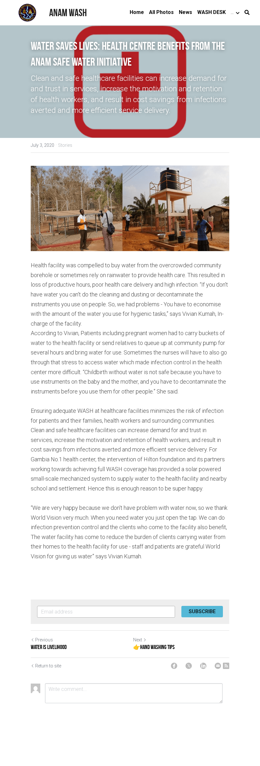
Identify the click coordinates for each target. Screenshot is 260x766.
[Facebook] (174, 666)
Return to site (48, 665)
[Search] (247, 12)
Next (137, 639)
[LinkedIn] (203, 666)
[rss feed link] (226, 666)
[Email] (218, 666)
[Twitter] (188, 666)
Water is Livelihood (49, 647)
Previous (44, 639)
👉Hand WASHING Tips (154, 647)
